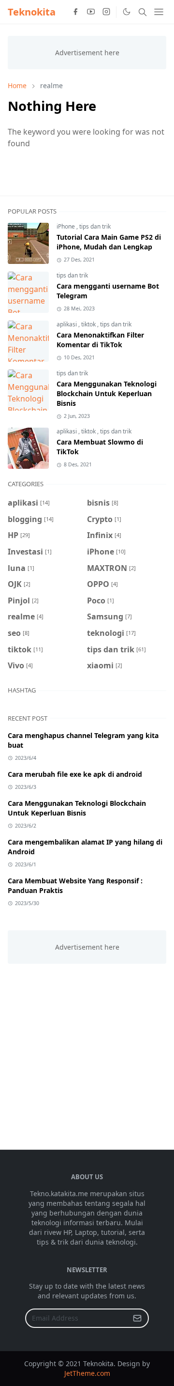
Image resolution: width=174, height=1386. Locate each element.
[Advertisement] (87, 1051)
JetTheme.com (87, 1373)
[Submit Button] (137, 1318)
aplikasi (67, 324)
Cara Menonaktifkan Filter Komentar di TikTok (100, 339)
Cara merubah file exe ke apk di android (75, 774)
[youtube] (91, 12)
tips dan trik (95, 226)
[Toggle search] (142, 12)
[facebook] (75, 12)
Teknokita (32, 11)
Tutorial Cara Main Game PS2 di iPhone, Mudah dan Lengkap (109, 241)
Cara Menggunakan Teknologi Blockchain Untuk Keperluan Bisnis (107, 393)
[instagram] (106, 12)
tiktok (89, 324)
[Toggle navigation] (158, 11)
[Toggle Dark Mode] (126, 11)
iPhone (66, 226)
